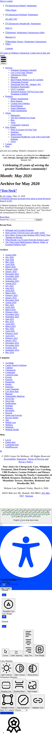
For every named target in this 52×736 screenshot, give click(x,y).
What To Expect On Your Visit (24, 130)
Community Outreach (20, 125)
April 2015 (10, 336)
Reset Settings (7, 713)
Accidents (9, 363)
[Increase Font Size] (4, 585)
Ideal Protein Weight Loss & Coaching (27, 80)
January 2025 (11, 298)
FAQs (13, 141)
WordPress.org (11, 447)
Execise (8, 377)
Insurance (15, 132)
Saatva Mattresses (18, 108)
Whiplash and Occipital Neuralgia (19, 230)
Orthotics (9, 408)
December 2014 (12, 343)
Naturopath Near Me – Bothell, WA (26, 84)
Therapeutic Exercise (19, 82)
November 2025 (12, 276)
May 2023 (9, 321)
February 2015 (11, 338)
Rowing (8, 413)
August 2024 (10, 302)
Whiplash (9, 427)
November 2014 (12, 345)
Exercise (9, 379)
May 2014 (9, 352)
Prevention (9, 410)
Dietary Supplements (19, 99)
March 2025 (10, 293)
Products (9, 96)
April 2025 (10, 290)
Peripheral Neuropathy (20, 87)
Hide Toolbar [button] (6, 589)
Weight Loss (10, 422)
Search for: (4, 219)
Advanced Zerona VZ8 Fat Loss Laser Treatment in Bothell (27, 92)
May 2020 (9, 329)
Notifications (10, 403)
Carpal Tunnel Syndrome (16, 365)
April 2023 (10, 324)
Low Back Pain (12, 391)
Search (38, 220)
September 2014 (12, 350)
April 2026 (10, 264)
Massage (14, 77)
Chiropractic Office (19, 75)
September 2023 (12, 317)
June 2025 (9, 288)
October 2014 (11, 348)
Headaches (10, 382)
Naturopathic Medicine (15, 396)
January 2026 (11, 271)
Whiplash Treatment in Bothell (23, 70)
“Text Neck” (8, 190)
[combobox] (26, 515)
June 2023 (9, 319)
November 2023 (12, 314)
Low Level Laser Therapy (22, 72)
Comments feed (12, 445)
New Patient (10, 127)
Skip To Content (7, 710)
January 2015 (11, 340)
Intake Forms (16, 134)
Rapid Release (17, 106)
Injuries (8, 384)
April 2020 (10, 331)
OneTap (14, 584)
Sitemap (29, 496)
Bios (13, 120)
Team (13, 122)
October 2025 (11, 279)
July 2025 (9, 286)
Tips (7, 420)
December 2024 (12, 300)
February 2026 (11, 269)
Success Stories (11, 418)
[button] (1, 524)
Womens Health (12, 429)
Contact (8, 144)
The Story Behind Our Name (23, 118)
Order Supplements (19, 110)
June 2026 (9, 260)
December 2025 (12, 274)
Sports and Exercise (13, 415)
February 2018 (11, 333)
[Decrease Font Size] (4, 594)
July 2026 (9, 257)
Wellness (9, 425)
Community (10, 372)
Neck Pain (9, 398)
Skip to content (6, 1)
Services (8, 68)
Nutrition (9, 406)
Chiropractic (10, 370)
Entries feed (10, 442)
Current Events (11, 375)
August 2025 (10, 283)
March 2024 (10, 309)
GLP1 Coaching (18, 89)
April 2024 (10, 307)
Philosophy (15, 115)
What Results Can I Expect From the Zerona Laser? (27, 240)
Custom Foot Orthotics (20, 103)
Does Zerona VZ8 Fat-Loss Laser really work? (25, 233)
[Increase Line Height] (4, 616)
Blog (7, 146)
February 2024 (11, 312)
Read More (4, 217)
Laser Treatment (12, 389)
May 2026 (9, 262)
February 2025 (11, 295)
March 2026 (10, 267)
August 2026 (10, 255)
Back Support (16, 101)
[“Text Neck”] (26, 201)
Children (9, 368)
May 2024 (9, 305)
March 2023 (10, 326)
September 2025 (12, 281)
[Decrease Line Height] (4, 626)
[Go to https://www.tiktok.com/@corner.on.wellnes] (26, 451)
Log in (8, 440)
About (8, 113)
